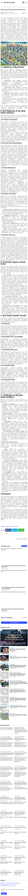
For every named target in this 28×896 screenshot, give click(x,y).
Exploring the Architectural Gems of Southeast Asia (20, 813)
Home (2, 7)
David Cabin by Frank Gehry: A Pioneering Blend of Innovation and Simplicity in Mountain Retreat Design (20, 783)
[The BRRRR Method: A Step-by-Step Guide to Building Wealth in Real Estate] (4, 667)
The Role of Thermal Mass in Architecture (6, 858)
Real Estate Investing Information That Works (17, 649)
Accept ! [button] (3, 893)
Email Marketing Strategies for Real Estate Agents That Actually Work (13, 588)
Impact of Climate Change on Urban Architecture (6, 873)
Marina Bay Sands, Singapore (20, 827)
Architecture (3, 883)
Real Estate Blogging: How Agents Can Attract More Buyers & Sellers (18, 699)
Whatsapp (22, 530)
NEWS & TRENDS (4, 885)
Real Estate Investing (8, 7)
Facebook (9, 530)
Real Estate (6, 526)
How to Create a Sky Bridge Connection (20, 843)
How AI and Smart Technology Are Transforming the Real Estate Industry (19, 682)
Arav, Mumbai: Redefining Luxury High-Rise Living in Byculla (19, 798)
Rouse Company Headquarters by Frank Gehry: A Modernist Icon (17, 674)
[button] (23, 2)
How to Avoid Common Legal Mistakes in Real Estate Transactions (13, 566)
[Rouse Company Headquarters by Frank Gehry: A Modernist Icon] (4, 675)
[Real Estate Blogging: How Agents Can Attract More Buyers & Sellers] (4, 700)
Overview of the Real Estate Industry (18, 714)
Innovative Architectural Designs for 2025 (19, 873)
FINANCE (13, 883)
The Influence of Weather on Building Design (20, 858)
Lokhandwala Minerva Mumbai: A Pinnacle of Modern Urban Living (6, 813)
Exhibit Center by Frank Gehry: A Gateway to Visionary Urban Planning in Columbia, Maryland (7, 768)
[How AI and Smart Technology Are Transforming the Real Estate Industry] (4, 683)
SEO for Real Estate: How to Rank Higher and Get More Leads (13, 609)
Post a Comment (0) (14, 622)
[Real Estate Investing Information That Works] (4, 650)
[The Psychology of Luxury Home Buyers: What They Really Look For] (4, 691)
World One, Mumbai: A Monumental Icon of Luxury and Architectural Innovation (6, 798)
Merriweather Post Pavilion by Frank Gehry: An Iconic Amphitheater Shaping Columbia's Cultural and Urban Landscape (20, 753)
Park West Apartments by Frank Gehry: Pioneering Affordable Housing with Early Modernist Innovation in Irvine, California (7, 753)
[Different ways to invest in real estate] (4, 658)
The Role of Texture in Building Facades (6, 843)
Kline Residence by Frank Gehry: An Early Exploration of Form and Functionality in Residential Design (6, 783)
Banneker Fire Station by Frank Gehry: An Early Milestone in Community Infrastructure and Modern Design (20, 768)
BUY (8, 883)
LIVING (18, 883)
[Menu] (2, 2)
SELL (14, 885)
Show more (24, 546)
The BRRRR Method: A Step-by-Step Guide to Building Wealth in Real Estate (18, 666)
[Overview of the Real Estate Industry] (4, 716)
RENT (11, 885)
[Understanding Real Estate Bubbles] (4, 708)
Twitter (15, 530)
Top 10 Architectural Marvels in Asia (6, 828)
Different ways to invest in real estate (18, 657)
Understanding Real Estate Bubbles (18, 706)
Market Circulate (9, 2)
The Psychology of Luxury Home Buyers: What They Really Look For (18, 691)
